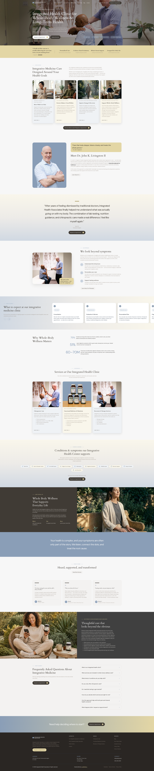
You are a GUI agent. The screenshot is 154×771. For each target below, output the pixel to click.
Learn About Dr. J (76, 174)
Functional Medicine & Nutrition (99, 741)
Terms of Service (117, 748)
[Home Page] (39, 3)
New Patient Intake (118, 741)
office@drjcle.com (118, 758)
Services (59, 2)
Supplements (73, 2)
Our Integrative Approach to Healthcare (76, 738)
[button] (100, 667)
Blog (84, 2)
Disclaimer (106, 766)
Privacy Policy (117, 746)
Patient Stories (72, 743)
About (55, 2)
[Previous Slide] (5, 319)
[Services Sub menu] (61, 2)
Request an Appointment (115, 2)
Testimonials (79, 2)
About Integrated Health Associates (76, 741)
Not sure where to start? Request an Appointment (76, 127)
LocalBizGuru (84, 767)
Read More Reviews (77, 572)
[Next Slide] (9, 319)
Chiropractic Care (96, 738)
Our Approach (66, 2)
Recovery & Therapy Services (99, 743)
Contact (88, 2)
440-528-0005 (117, 760)
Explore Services (55, 37)
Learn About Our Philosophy (88, 288)
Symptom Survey (117, 743)
